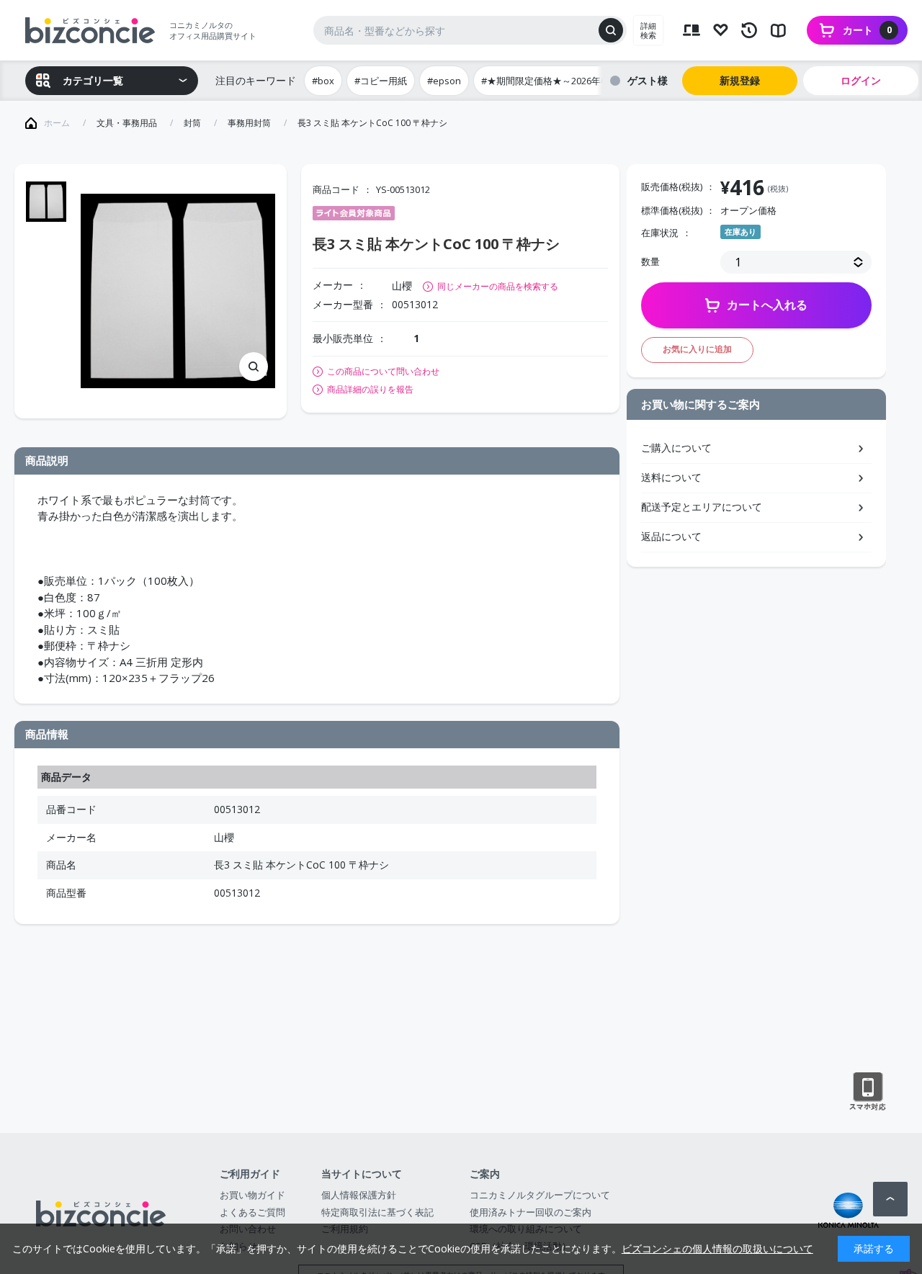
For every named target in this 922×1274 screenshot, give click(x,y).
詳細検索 (648, 30)
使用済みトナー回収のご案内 (530, 1212)
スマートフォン (867, 1091)
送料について (671, 477)
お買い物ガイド (252, 1194)
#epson (444, 80)
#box (323, 80)
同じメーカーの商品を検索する (497, 286)
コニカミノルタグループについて (540, 1194)
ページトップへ (890, 1199)
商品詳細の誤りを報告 (370, 389)
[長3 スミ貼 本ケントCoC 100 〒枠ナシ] (178, 291)
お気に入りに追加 (697, 349)
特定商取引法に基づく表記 (377, 1212)
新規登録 (740, 80)
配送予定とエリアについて (701, 506)
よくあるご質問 (252, 1212)
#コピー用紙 (380, 80)
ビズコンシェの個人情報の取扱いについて (717, 1248)
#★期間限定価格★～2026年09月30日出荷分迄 (579, 80)
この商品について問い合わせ (383, 371)
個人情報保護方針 (358, 1194)
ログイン (861, 80)
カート (867, 30)
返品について (671, 536)
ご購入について (676, 447)
